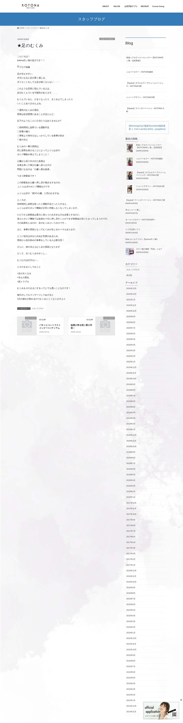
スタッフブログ (107, 39)
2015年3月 (130, 689)
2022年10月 (131, 294)
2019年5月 (130, 407)
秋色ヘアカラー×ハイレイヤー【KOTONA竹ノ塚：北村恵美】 (144, 59)
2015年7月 (130, 666)
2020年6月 (130, 333)
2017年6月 (130, 537)
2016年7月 (130, 599)
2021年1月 (130, 300)
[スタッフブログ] (27, 322)
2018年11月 (131, 441)
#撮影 (146, 126)
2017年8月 (130, 525)
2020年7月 (130, 328)
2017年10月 (131, 514)
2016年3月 (130, 621)
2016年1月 (130, 633)
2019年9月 (130, 384)
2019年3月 (130, 418)
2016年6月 (130, 604)
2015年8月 (130, 661)
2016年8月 (130, 593)
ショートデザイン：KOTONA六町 (140, 97)
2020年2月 (130, 356)
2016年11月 (131, 576)
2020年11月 (131, 305)
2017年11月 (131, 508)
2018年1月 (130, 497)
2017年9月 (130, 520)
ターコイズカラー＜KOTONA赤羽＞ (140, 220)
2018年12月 (131, 435)
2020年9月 (130, 316)
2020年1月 (130, 362)
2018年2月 (130, 491)
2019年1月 (130, 429)
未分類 (129, 275)
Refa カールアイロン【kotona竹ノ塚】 (141, 239)
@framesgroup (136, 126)
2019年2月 (130, 424)
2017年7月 (130, 531)
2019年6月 (130, 401)
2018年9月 (130, 452)
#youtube (153, 126)
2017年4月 (130, 548)
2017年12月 (131, 503)
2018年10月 (131, 446)
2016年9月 (130, 587)
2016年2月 (130, 627)
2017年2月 (130, 559)
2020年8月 (130, 322)
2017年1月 (130, 565)
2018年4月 (130, 480)
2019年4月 (130, 412)
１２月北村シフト (132, 229)
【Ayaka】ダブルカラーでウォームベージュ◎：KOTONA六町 (144, 84)
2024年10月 (131, 288)
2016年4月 (130, 616)
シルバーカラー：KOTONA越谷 (139, 72)
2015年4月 (130, 683)
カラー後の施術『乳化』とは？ (149, 249)
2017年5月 (130, 542)
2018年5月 (130, 475)
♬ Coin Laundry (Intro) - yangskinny (148, 129)
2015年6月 (130, 672)
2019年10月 (131, 379)
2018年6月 (130, 469)
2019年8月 (130, 390)
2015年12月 (131, 638)
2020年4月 (130, 345)
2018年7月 (130, 463)
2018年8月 (130, 458)
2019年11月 (131, 373)
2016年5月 (130, 610)
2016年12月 (131, 570)
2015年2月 (130, 695)
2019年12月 (131, 367)
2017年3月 (130, 553)
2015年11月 (131, 644)
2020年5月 (130, 339)
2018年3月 (130, 486)
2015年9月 (130, 655)
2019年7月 (130, 396)
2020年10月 (131, 311)
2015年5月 (130, 678)
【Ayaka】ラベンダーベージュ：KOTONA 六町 (145, 109)
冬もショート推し (132, 210)
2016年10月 (131, 582)
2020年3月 (130, 350)
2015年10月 (131, 649)
